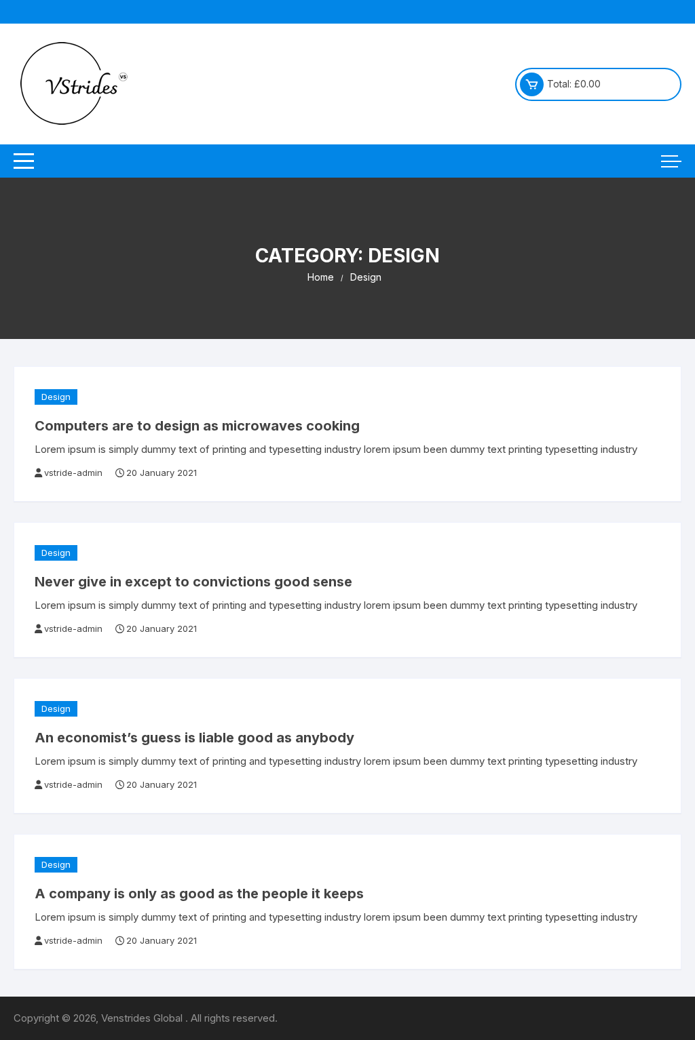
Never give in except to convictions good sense (193, 582)
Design (56, 396)
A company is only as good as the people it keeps (199, 893)
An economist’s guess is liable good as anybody (194, 737)
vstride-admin (73, 472)
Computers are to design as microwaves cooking (197, 426)
